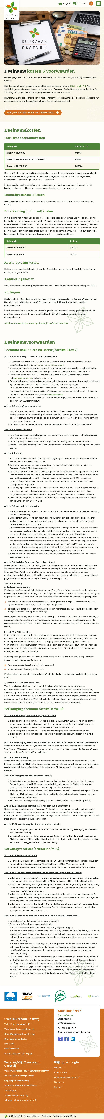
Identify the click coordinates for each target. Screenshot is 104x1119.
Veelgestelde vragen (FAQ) (67, 1077)
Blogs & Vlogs (60, 1072)
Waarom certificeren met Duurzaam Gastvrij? (26, 1071)
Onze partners (11, 1048)
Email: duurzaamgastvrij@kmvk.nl (74, 1032)
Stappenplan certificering (16, 1080)
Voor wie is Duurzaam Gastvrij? (19, 1029)
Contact (57, 1087)
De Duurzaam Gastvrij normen (19, 1076)
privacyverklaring (55, 394)
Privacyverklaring (31, 1116)
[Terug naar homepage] (12, 10)
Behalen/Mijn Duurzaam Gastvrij (21, 1064)
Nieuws (57, 1067)
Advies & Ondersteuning (16, 1095)
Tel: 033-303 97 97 (67, 1028)
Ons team (9, 1044)
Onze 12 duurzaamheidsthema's (19, 1034)
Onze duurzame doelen (15, 1039)
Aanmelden (10, 1090)
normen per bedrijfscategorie (50, 365)
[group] (10, 996)
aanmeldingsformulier (24, 378)
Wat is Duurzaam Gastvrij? (17, 1024)
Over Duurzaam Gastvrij (21, 1019)
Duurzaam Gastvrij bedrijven (18, 1053)
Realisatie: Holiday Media (64, 1116)
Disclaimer (46, 1116)
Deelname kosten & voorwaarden (20, 1085)
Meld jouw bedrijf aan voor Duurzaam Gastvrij (30, 112)
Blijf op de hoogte (66, 1062)
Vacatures (59, 1082)
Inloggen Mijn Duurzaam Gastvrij (20, 1100)
